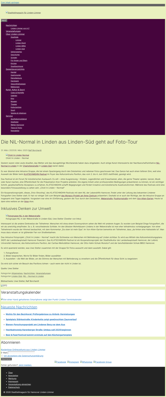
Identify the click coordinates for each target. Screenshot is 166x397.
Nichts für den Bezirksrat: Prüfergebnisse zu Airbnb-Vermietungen (40, 314)
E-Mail (4, 352)
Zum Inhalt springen (10, 2)
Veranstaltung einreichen (19, 384)
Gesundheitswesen (18, 84)
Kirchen (14, 63)
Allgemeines (17, 273)
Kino (12, 98)
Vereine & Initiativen (18, 113)
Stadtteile (14, 37)
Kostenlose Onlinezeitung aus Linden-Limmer (23, 349)
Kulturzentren (16, 107)
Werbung (12, 378)
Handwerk (15, 81)
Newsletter (15, 131)
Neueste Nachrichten (19, 307)
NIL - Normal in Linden (33, 276)
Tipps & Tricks (16, 128)
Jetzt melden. (25, 365)
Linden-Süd (20, 49)
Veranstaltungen (13, 31)
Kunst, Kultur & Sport (15, 89)
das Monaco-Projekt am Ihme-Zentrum (79, 195)
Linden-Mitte (21, 46)
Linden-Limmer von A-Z (20, 28)
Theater (14, 104)
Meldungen (15, 87)
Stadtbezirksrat (17, 66)
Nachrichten (11, 25)
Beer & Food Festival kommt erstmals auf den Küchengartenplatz (39, 335)
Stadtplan (14, 122)
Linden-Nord (21, 43)
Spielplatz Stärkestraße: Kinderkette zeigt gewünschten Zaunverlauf (41, 319)
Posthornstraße (121, 198)
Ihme (26, 201)
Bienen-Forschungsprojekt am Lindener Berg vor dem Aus (35, 324)
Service (9, 116)
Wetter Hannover (17, 125)
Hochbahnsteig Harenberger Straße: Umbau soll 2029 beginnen (38, 330)
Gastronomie (16, 75)
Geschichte (15, 55)
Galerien (14, 96)
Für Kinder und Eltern (19, 60)
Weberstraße (107, 198)
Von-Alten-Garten (145, 198)
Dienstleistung (16, 78)
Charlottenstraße (31, 166)
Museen (14, 101)
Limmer (18, 40)
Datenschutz (14, 387)
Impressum (13, 381)
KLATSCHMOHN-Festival (35, 174)
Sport (13, 110)
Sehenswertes (16, 52)
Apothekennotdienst (19, 119)
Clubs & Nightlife (17, 93)
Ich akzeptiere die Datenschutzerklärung (23, 356)
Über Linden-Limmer (15, 34)
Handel (13, 72)
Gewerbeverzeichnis (15, 69)
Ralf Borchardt (35, 150)
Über (10, 372)
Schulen (14, 58)
